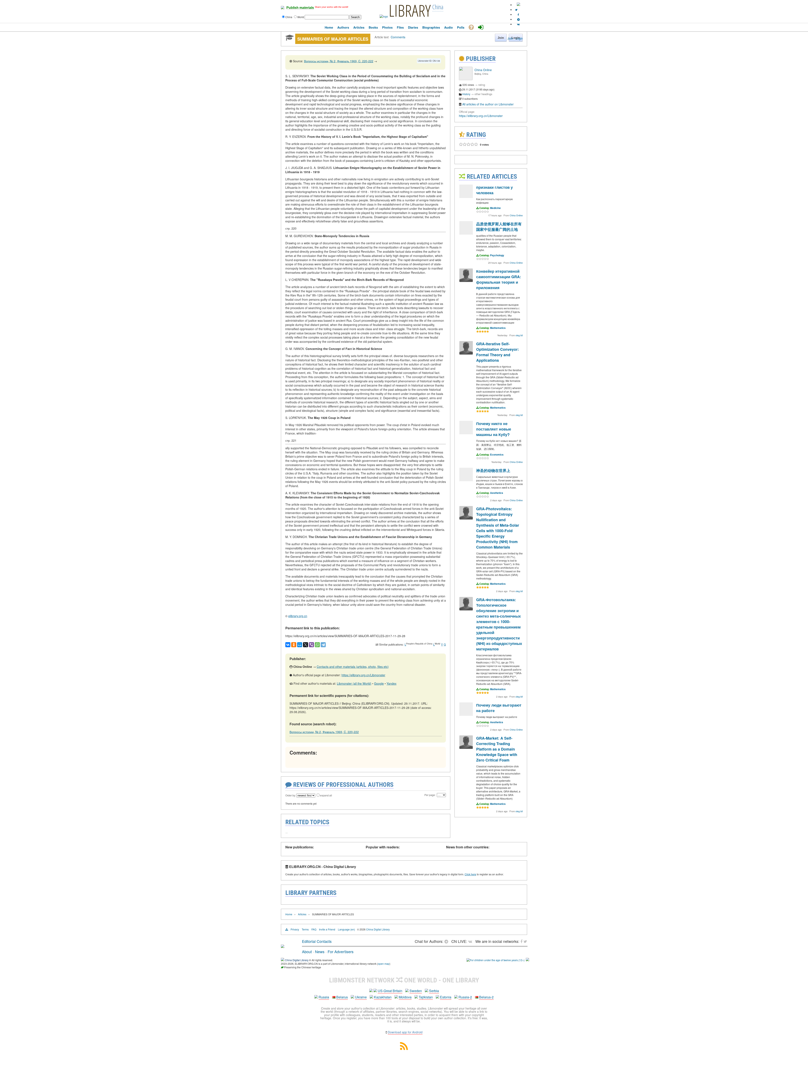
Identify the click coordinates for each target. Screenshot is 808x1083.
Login (519, 38)
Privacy (295, 929)
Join (510, 38)
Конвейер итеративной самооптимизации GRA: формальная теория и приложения (498, 279)
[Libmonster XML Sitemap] (404, 1048)
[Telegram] (323, 644)
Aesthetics (496, 493)
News (319, 951)
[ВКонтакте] (287, 644)
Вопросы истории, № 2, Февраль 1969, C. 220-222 (338, 61)
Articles (302, 914)
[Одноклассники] (293, 644)
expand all (326, 795)
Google (379, 683)
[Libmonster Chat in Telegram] (447, 941)
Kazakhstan (383, 997)
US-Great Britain (390, 990)
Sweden (415, 990)
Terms (305, 929)
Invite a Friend (327, 929)
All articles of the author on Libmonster (488, 104)
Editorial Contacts (317, 941)
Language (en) (346, 929)
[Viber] (311, 644)
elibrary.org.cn (297, 616)
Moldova (405, 997)
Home (288, 914)
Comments (398, 37)
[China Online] (465, 79)
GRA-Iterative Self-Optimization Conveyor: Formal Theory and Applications (497, 352)
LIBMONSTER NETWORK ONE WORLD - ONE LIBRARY (404, 980)
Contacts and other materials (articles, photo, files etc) (353, 666)
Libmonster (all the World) (354, 683)
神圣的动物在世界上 (493, 470)
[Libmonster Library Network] (527, 960)
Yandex (391, 683)
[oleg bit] (466, 281)
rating (481, 85)
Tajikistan (426, 997)
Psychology (497, 255)
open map (383, 963)
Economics (497, 454)
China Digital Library (378, 929)
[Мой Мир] (299, 644)
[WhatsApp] (317, 644)
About (307, 951)
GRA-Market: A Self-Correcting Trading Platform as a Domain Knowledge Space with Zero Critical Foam (496, 749)
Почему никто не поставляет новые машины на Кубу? (493, 429)
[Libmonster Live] (518, 24)
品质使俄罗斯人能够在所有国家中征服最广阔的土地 (499, 226)
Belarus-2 (486, 997)
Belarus (342, 997)
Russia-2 (465, 997)
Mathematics (498, 328)
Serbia (434, 990)
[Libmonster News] (516, 9)
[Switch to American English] (518, 5)
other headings (483, 94)
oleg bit (519, 335)
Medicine (495, 208)
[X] (305, 644)
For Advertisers (341, 951)
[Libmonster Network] (495, 960)
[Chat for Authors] (518, 19)
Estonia (445, 997)
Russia (324, 997)
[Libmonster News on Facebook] (518, 14)
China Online (483, 70)
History (466, 94)
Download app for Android (405, 1032)
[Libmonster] (282, 946)
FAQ (313, 929)
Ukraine (361, 997)
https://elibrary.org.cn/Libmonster (363, 675)
